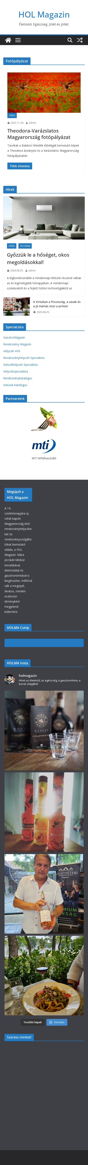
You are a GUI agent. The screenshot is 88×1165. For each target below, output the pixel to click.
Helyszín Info (11, 351)
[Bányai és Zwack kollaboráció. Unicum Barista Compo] (44, 730)
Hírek (12, 115)
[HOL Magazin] (8, 40)
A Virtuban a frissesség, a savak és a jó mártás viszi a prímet (57, 304)
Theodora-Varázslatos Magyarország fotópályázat (38, 133)
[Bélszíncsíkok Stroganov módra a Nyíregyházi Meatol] (44, 975)
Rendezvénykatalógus (17, 378)
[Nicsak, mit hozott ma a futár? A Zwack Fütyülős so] (44, 812)
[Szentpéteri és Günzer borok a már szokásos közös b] (44, 894)
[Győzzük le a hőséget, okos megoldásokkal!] (44, 218)
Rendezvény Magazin (17, 344)
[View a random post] (80, 40)
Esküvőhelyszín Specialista (20, 365)
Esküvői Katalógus (15, 385)
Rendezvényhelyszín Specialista (23, 358)
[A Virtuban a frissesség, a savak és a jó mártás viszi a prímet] (16, 307)
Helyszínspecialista (15, 371)
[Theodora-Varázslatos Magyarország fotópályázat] (44, 92)
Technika (25, 245)
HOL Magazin (44, 14)
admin (32, 123)
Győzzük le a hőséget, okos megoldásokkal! (38, 258)
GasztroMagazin (14, 337)
